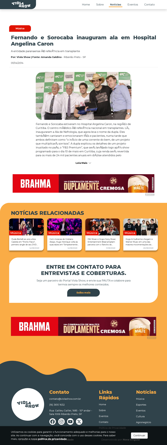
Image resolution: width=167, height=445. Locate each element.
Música (140, 398)
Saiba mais (83, 292)
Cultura (140, 416)
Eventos (132, 4)
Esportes (141, 404)
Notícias (115, 4)
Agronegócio (143, 422)
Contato (149, 4)
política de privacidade (52, 439)
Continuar (139, 435)
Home (86, 4)
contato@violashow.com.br (65, 398)
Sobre (100, 4)
